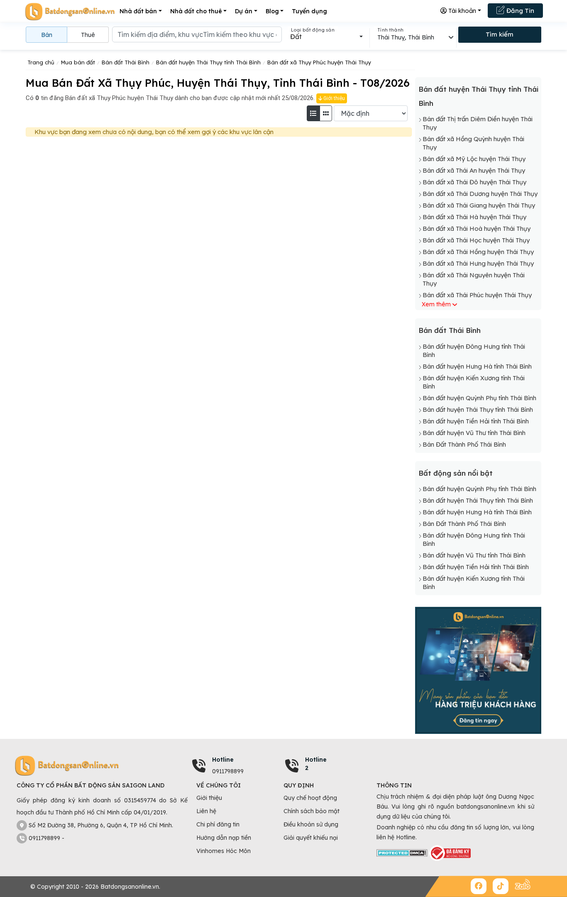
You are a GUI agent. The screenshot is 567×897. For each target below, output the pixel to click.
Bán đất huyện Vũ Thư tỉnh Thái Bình (474, 433)
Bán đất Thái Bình (449, 330)
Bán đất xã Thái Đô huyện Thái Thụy (474, 182)
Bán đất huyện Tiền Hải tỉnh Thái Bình (476, 421)
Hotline (223, 759)
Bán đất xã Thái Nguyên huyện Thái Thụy (474, 279)
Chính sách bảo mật (312, 811)
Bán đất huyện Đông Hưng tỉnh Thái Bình (474, 350)
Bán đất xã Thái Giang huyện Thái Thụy (479, 205)
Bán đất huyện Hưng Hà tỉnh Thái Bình (477, 366)
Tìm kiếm (499, 34)
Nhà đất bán (138, 11)
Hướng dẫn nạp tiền (223, 837)
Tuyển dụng (309, 11)
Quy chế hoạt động (310, 798)
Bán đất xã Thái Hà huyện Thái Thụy (474, 217)
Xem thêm (436, 304)
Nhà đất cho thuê (196, 11)
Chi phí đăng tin (218, 824)
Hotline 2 (316, 764)
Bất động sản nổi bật (455, 473)
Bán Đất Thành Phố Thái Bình (464, 444)
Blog (272, 11)
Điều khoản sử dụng (311, 824)
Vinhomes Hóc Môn (223, 851)
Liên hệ (206, 811)
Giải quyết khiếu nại (311, 837)
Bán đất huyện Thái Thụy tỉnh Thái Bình (478, 409)
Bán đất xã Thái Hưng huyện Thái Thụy (478, 263)
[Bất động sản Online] (69, 11)
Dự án (243, 11)
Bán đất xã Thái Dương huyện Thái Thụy (480, 194)
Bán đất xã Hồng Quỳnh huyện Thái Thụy (473, 143)
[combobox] (326, 36)
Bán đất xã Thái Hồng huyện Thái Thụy (478, 252)
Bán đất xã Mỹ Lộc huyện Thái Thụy (474, 159)
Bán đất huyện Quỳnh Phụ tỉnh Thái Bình (479, 398)
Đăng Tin (519, 11)
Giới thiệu (333, 98)
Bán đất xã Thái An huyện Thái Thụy (474, 170)
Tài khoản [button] (461, 11)
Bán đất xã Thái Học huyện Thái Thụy (476, 240)
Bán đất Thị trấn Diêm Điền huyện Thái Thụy (478, 123)
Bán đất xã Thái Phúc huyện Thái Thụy (477, 295)
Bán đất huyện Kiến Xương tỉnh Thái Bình (474, 382)
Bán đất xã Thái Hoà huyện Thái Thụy (476, 228)
